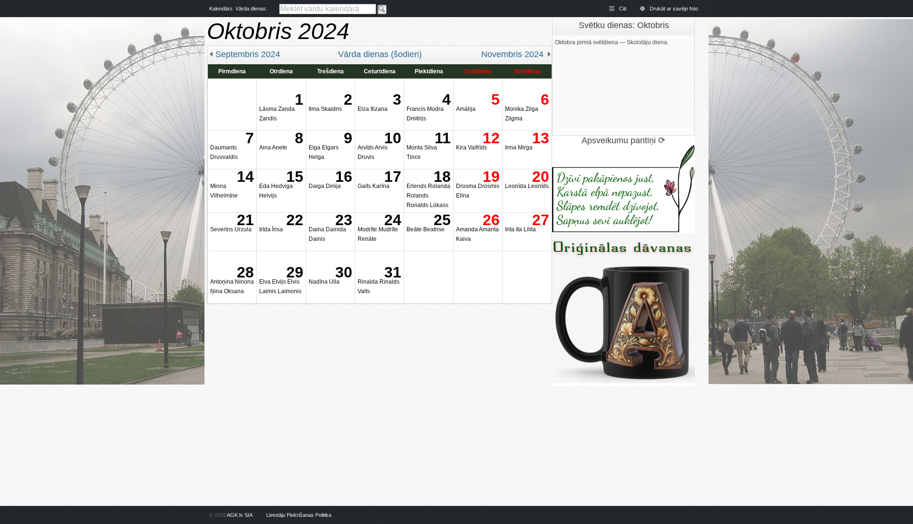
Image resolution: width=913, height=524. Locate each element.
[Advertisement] (379, 370)
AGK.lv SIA (239, 515)
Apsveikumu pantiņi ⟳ (623, 140)
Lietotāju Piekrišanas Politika (298, 515)
